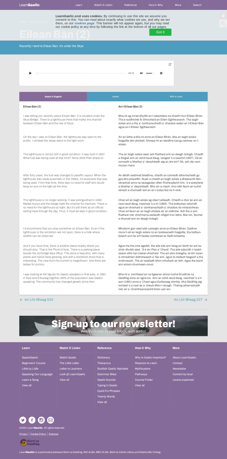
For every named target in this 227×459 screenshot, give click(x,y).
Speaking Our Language (37, 374)
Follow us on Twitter (22, 420)
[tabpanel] (113, 198)
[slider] (80, 73)
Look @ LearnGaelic (72, 374)
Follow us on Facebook (32, 420)
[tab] (53, 96)
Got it (160, 32)
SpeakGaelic (30, 357)
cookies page (84, 23)
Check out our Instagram (41, 420)
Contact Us (50, 420)
